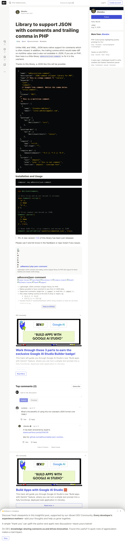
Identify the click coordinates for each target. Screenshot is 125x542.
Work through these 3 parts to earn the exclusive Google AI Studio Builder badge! (45, 352)
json (24, 41)
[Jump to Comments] (5, 50)
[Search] (10, 3)
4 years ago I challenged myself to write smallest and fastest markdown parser (106, 62)
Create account (115, 3)
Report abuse (55, 447)
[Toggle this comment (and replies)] (17, 411)
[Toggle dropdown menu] (80, 315)
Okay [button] (6, 538)
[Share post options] (5, 72)
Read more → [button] (49, 505)
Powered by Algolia (66, 3)
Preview (34, 400)
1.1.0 (37, 238)
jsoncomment (32, 41)
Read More (21, 374)
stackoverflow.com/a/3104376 (35, 432)
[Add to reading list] (5, 58)
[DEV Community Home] (4, 3)
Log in (103, 3)
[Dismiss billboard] (120, 511)
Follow (106, 17)
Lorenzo (24, 408)
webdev (43, 41)
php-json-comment (38, 266)
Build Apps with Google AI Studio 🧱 (41, 490)
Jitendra (24, 11)
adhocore (24, 266)
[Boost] (5, 65)
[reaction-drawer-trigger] (4, 43)
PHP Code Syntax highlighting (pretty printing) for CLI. (105, 43)
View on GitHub (49, 307)
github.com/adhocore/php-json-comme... (47, 437)
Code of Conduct (42, 447)
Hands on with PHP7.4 (100, 53)
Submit (23, 400)
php (18, 41)
